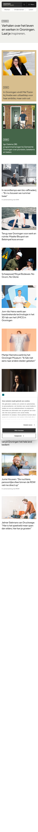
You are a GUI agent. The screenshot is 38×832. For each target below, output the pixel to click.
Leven (31, 10)
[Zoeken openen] (24, 4)
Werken (7, 10)
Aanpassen (18, 436)
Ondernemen (19, 10)
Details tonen (28, 425)
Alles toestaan (19, 430)
